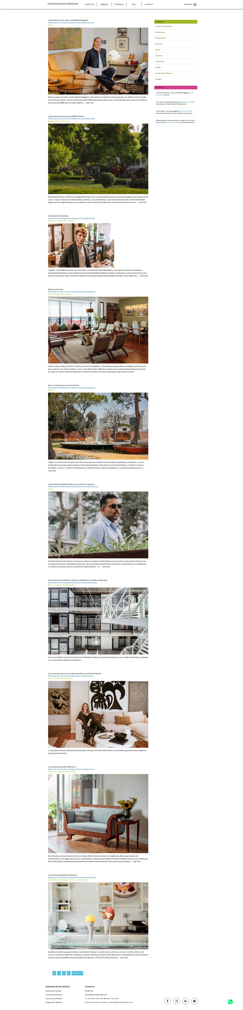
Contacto (148, 4)
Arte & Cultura (160, 38)
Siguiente (77, 973)
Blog (134, 4)
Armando (104, 4)
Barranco (158, 44)
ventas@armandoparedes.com (96, 994)
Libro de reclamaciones (54, 994)
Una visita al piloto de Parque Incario (175, 103)
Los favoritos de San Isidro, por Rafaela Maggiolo (174, 94)
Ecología (158, 79)
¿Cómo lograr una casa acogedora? (174, 112)
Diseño (158, 67)
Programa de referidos (54, 1002)
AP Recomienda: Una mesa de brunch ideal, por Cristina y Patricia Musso (175, 121)
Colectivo (158, 56)
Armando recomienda (163, 26)
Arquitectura (160, 32)
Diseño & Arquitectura (163, 73)
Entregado (119, 4)
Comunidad (159, 61)
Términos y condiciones (54, 998)
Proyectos (89, 4)
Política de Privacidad (53, 991)
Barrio (157, 50)
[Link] (167, 1001)
